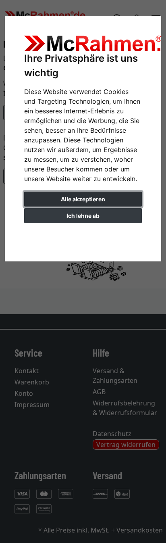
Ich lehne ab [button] (83, 215)
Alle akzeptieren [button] (83, 199)
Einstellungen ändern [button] (83, 232)
